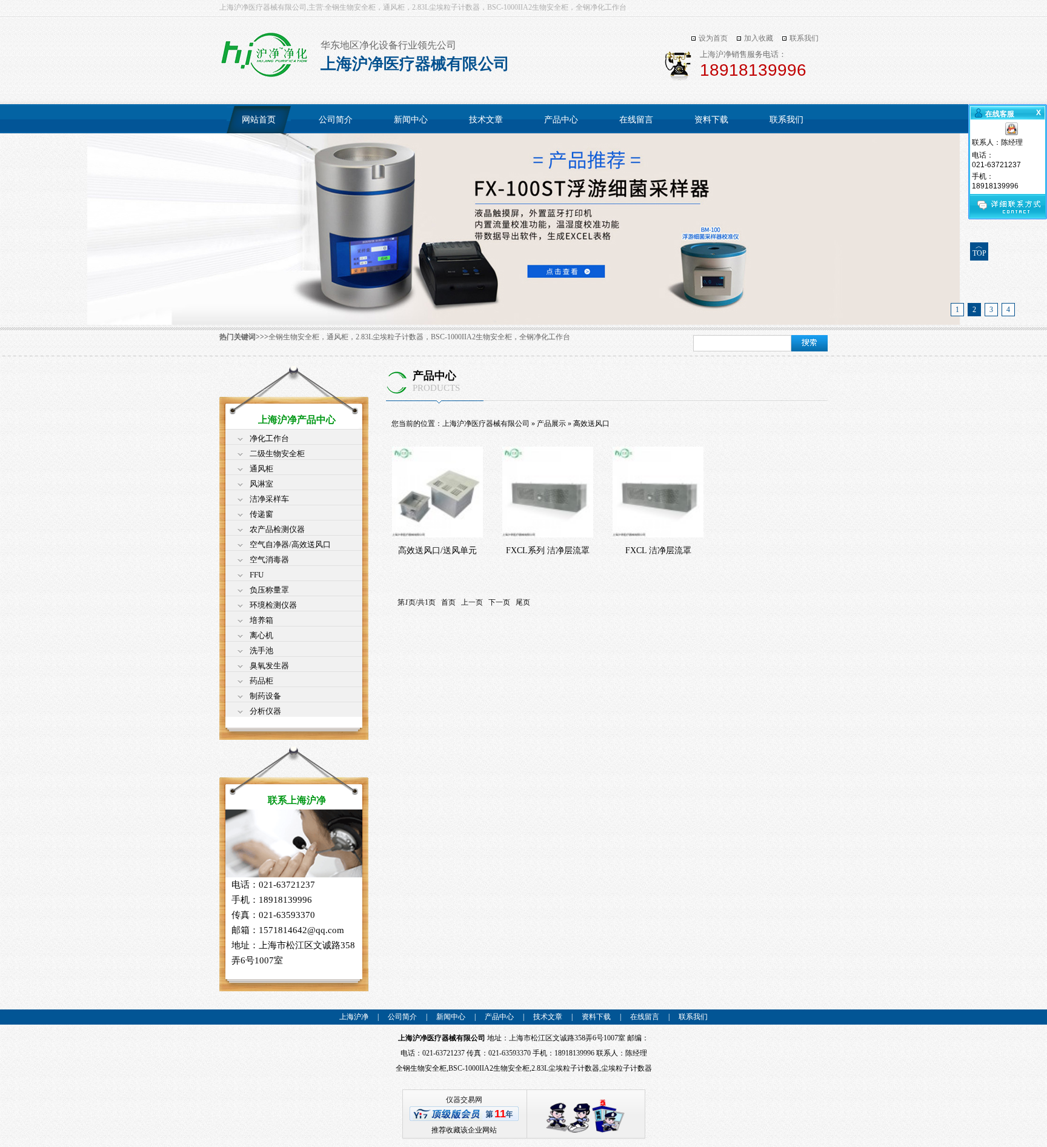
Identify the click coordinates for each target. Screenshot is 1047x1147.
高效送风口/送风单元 (437, 550)
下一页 (499, 602)
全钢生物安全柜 (421, 1068)
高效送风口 (591, 423)
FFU (257, 574)
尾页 (523, 602)
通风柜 (261, 468)
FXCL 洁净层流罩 (658, 550)
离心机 (261, 635)
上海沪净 (353, 1016)
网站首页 (259, 119)
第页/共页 (416, 602)
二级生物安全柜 (277, 453)
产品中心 (561, 119)
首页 (448, 602)
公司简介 (336, 119)
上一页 (472, 602)
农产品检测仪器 (277, 529)
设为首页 (713, 38)
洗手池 (261, 650)
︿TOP (979, 250)
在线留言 (636, 119)
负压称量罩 (269, 589)
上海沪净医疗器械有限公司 (486, 423)
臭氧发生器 (269, 665)
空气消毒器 (269, 559)
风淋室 (261, 483)
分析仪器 (265, 711)
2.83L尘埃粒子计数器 (565, 1068)
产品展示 (551, 423)
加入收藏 (758, 38)
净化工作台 (269, 438)
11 (500, 1114)
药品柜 (261, 680)
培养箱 (261, 620)
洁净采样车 (269, 499)
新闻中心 (411, 119)
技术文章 (486, 119)
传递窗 (261, 514)
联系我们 (804, 38)
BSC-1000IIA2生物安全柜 (489, 1068)
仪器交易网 (464, 1099)
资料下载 (711, 119)
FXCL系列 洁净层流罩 (548, 550)
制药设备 (265, 695)
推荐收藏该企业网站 (464, 1130)
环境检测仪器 (273, 605)
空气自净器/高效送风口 (290, 544)
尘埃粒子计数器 (626, 1068)
